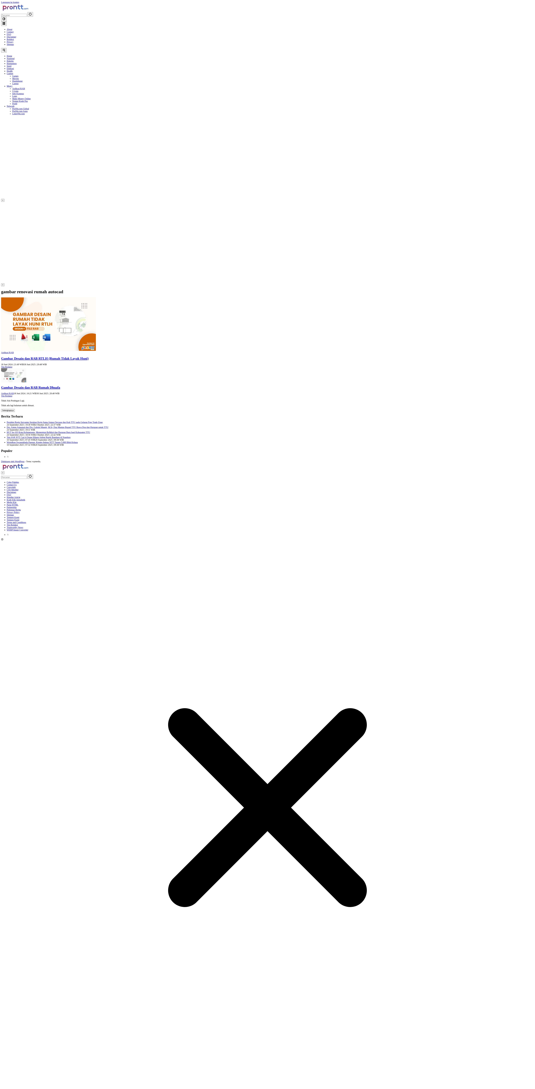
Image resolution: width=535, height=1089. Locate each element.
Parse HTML (12, 505)
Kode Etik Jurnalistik (16, 500)
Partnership (12, 507)
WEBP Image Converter (17, 530)
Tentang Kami (13, 517)
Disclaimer (11, 37)
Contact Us (12, 485)
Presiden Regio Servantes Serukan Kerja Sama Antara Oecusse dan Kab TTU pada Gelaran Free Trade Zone (55, 422)
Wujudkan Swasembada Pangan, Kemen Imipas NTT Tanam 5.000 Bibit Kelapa (42, 442)
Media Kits (11, 502)
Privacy (10, 42)
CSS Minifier (12, 490)
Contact (10, 32)
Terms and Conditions (16, 522)
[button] (30, 14)
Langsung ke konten (10, 2)
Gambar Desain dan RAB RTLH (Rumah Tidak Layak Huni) (45, 358)
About (9, 29)
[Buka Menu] (4, 23)
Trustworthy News (15, 527)
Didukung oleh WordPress (12, 461)
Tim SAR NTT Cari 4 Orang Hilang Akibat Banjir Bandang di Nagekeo (38, 437)
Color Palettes (13, 482)
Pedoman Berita (14, 510)
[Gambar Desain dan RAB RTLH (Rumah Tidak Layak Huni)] (48, 350)
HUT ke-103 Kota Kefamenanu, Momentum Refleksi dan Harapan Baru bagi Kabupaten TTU (48, 432)
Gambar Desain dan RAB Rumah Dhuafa (30, 387)
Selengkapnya (8, 410)
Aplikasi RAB (7, 352)
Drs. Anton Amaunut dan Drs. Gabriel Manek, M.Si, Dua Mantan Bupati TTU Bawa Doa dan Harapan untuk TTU (57, 427)
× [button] (2, 473)
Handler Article (13, 497)
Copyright (11, 487)
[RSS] (8, 457)
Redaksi (10, 39)
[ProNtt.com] (15, 11)
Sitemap (10, 44)
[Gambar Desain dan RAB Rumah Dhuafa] (13, 381)
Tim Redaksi (6, 367)
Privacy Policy (13, 512)
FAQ (9, 34)
